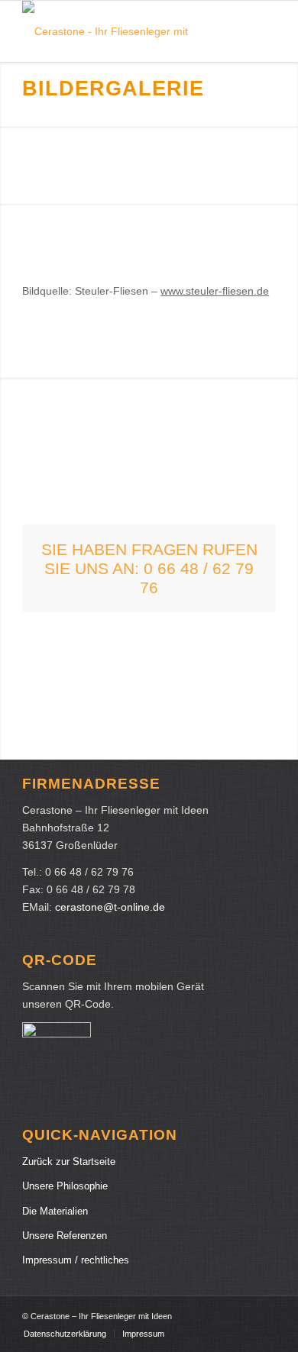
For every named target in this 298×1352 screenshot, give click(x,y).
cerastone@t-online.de (110, 907)
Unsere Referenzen (64, 1235)
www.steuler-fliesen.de (214, 291)
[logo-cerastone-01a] (123, 31)
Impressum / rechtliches (75, 1260)
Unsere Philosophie (65, 1186)
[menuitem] (65, 1333)
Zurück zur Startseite (68, 1161)
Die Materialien (55, 1211)
